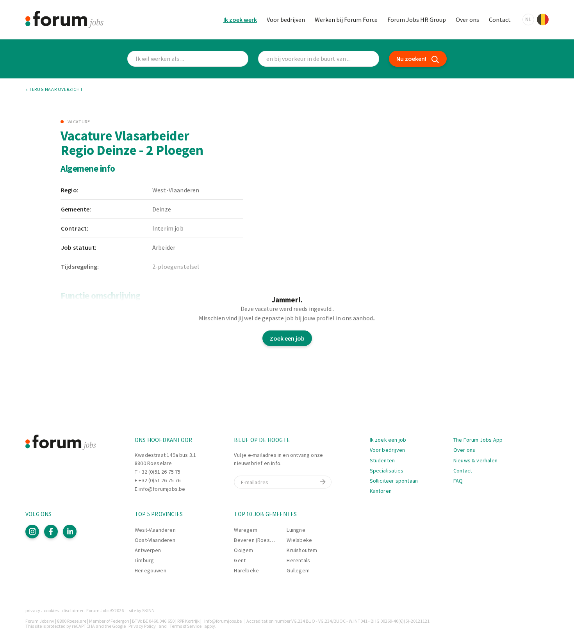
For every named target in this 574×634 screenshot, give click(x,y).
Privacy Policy (142, 626)
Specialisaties (387, 470)
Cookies (51, 610)
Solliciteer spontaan (394, 480)
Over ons (467, 19)
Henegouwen (150, 570)
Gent (240, 560)
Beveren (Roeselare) (258, 539)
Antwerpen (148, 550)
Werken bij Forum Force (346, 19)
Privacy (32, 610)
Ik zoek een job (388, 439)
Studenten (382, 460)
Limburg (144, 560)
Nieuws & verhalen (475, 460)
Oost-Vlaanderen (155, 539)
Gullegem (298, 570)
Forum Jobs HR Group (416, 19)
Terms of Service (185, 626)
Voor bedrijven (286, 19)
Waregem (245, 529)
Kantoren (381, 490)
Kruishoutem (302, 550)
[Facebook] (51, 531)
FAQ (458, 480)
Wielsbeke (299, 539)
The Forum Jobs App (478, 439)
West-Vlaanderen (155, 529)
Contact (500, 19)
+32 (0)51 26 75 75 (159, 471)
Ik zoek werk (240, 19)
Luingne (296, 529)
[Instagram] (32, 531)
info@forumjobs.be (162, 488)
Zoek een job (287, 338)
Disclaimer (73, 610)
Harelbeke (246, 570)
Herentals (298, 560)
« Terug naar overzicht (54, 89)
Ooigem (243, 550)
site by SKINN (142, 610)
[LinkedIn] (70, 531)
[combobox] (318, 59)
